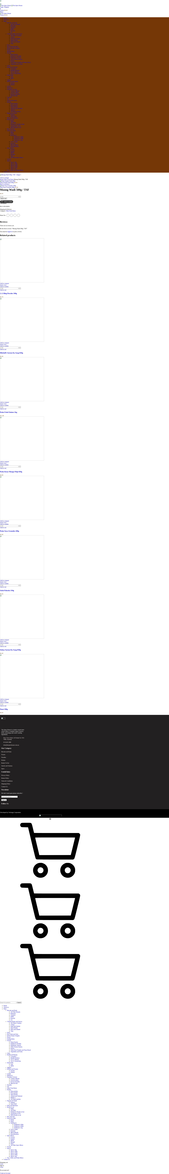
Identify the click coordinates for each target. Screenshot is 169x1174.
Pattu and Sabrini (15, 38)
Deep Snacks (14, 54)
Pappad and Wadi (12, 113)
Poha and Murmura (12, 118)
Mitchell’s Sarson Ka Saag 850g (11, 353)
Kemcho (13, 143)
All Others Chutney (16, 35)
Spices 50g (14, 162)
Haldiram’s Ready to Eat (17, 124)
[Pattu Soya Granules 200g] (22, 519)
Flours (9, 49)
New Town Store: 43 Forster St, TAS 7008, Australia (22, 4)
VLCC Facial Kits (16, 73)
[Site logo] (5, 5)
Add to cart (3, 198)
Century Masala (15, 91)
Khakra (13, 84)
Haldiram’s (14, 135)
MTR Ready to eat (16, 127)
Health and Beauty (12, 67)
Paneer (12, 61)
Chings (13, 37)
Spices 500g (14, 167)
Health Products (15, 70)
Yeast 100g (4, 709)
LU (11, 32)
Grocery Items (14, 92)
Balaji (12, 132)
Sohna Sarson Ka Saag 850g (10, 650)
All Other (13, 122)
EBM (12, 29)
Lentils (9, 86)
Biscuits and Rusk (12, 23)
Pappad (13, 114)
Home (2, 179)
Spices (9, 160)
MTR (12, 78)
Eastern (13, 151)
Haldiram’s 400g (18, 138)
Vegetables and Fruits (16, 64)
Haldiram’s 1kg (18, 140)
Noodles (9, 97)
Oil (8, 99)
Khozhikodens (15, 146)
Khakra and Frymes (12, 81)
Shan (12, 156)
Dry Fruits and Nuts (12, 46)
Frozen (9, 53)
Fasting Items (10, 51)
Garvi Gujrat (14, 141)
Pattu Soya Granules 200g (7, 187)
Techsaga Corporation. (14, 812)
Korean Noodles (15, 94)
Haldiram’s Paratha (16, 56)
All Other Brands (15, 24)
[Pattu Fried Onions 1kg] (22, 400)
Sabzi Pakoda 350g (7, 590)
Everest (13, 149)
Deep (12, 133)
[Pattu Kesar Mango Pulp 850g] (22, 460)
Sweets (9, 159)
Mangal (13, 154)
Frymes (13, 83)
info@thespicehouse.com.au (8, 2)
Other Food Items (12, 100)
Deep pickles (14, 103)
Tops (12, 43)
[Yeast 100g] (22, 697)
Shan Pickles (14, 40)
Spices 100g (14, 164)
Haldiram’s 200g (18, 137)
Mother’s (13, 110)
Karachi (13, 30)
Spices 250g (14, 165)
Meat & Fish (14, 95)
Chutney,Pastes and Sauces (14, 34)
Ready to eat (10, 119)
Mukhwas (10, 88)
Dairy (8, 45)
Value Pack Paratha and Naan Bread (21, 62)
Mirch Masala (14, 145)
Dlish (12, 121)
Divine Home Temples (13, 48)
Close (1, 1164)
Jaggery (9, 80)
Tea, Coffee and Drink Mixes (15, 170)
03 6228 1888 (12, 0)
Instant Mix (10, 75)
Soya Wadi (14, 116)
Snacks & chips (11, 130)
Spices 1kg (14, 168)
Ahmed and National (16, 108)
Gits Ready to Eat (15, 126)
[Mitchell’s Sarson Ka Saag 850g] (22, 341)
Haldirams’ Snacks (16, 57)
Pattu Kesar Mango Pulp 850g (11, 472)
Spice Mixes (10, 148)
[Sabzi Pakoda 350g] (22, 579)
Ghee (8, 65)
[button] (3, 290)
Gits (12, 76)
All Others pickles (16, 111)
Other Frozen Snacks (16, 59)
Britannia (13, 26)
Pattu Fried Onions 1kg (8, 412)
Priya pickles (14, 105)
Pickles (9, 102)
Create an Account (5, 1173)
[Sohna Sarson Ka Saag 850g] (22, 638)
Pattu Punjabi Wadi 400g (7, 182)
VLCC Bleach (15, 72)
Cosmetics (13, 68)
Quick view (3, 285)
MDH (12, 153)
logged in (9, 231)
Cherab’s (13, 27)
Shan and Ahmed (15, 42)
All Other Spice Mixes (17, 157)
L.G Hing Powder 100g (8, 293)
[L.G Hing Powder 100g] (22, 282)
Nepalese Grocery (12, 89)
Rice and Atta (11, 129)
